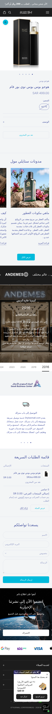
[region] (26, 419)
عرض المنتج (40, 697)
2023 (12, 367)
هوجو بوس (44, 81)
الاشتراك (26, 633)
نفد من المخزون (26, 135)
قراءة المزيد (43, 243)
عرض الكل (26, 257)
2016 (45, 367)
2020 (23, 367)
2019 (33, 367)
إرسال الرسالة (26, 580)
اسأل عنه (23, 697)
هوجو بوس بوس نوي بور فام (27, 473)
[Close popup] (47, 674)
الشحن (21, 497)
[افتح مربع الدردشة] (46, 708)
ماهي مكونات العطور (36, 213)
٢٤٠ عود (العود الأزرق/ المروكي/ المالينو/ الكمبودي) (26, 685)
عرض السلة (40, 508)
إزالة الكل (24, 508)
